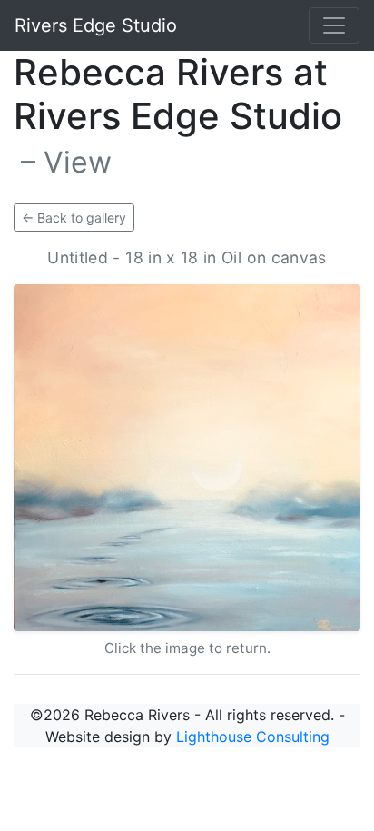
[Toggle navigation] (334, 25)
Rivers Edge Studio (96, 25)
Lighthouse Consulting (253, 736)
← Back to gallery (74, 217)
